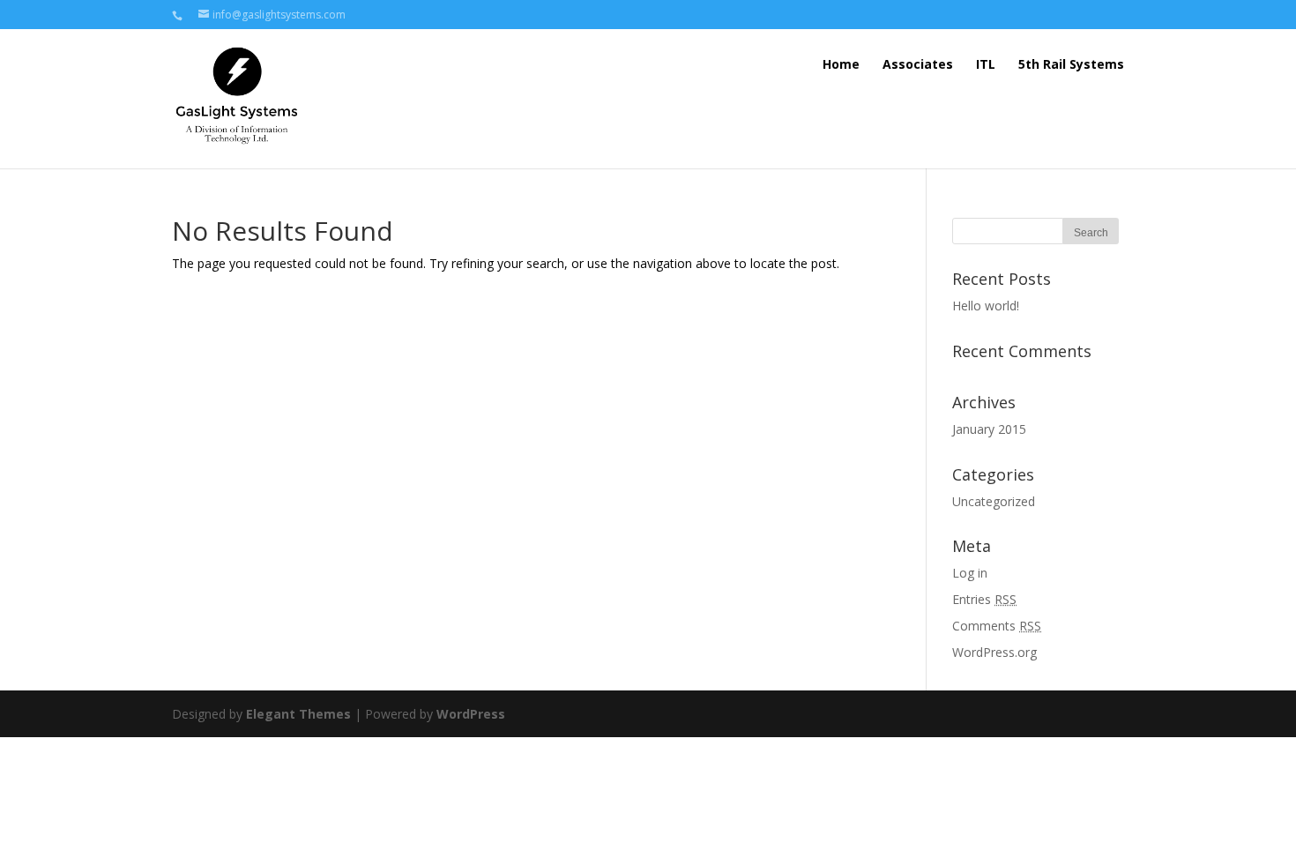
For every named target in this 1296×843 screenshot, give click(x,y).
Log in (969, 572)
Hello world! (985, 305)
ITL (985, 64)
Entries (984, 599)
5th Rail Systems (1071, 64)
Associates (918, 64)
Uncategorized (993, 501)
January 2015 (989, 429)
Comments (996, 625)
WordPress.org (994, 652)
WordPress (470, 713)
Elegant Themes (298, 713)
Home (841, 64)
